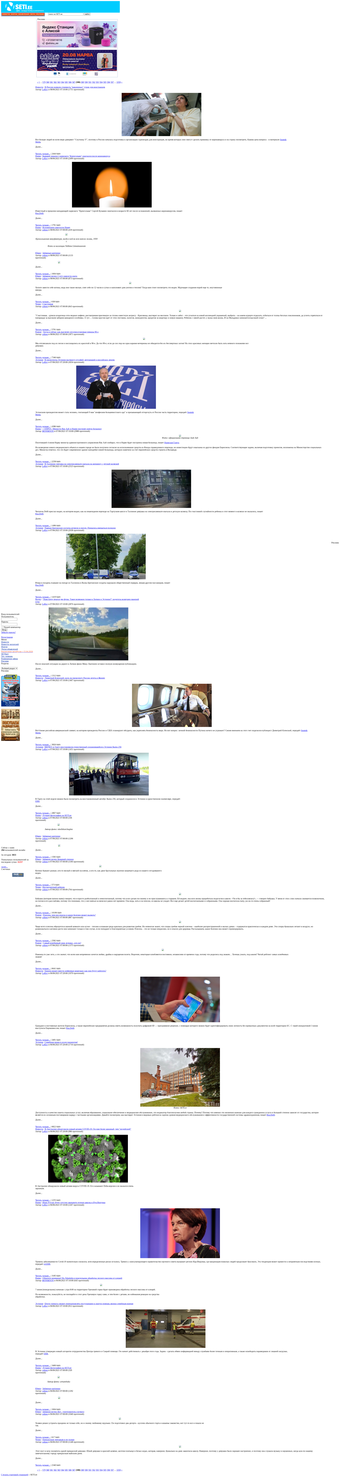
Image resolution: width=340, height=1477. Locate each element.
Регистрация (7, 637)
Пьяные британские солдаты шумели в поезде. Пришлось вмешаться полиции (80, 528)
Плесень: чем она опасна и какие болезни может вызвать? (69, 915)
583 (58, 82)
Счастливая (47, 304)
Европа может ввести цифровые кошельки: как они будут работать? (75, 971)
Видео (38, 599)
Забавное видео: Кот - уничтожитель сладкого (63, 1412)
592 (93, 82)
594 (101, 82)
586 (70, 82)
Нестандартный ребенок (53, 887)
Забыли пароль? (8, 632)
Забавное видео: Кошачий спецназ (58, 859)
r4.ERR (47, 1264)
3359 (118, 82)
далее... (4, 867)
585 (66, 82)
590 (86, 82)
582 (55, 82)
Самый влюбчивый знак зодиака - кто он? (62, 943)
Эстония (39, 360)
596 (108, 82)
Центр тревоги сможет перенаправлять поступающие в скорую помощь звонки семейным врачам (89, 1304)
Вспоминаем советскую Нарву (56, 227)
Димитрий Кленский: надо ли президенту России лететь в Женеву (75, 678)
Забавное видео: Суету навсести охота (59, 276)
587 (73, 82)
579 (44, 82)
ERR (37, 801)
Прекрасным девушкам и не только (58, 1439)
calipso (45, 230)
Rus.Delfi (39, 213)
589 (82, 82)
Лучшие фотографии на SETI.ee (56, 815)
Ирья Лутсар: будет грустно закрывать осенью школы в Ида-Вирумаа (73, 1202)
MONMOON (48, 431)
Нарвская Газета (171, 442)
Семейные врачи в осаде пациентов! (61, 1042)
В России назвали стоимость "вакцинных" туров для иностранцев (75, 87)
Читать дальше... (42, 154)
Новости (39, 87)
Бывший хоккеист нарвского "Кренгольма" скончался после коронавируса (76, 156)
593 (97, 82)
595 (104, 82)
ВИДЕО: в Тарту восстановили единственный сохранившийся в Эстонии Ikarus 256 (83, 747)
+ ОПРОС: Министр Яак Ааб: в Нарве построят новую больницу (72, 429)
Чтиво (38, 304)
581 (51, 82)
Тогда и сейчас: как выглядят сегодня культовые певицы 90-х (71, 332)
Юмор (38, 253)
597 (112, 82)
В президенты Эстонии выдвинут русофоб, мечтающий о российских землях (80, 360)
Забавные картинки (51, 253)
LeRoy (45, 89)
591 (90, 82)
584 (62, 82)
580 (47, 82)
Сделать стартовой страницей (14, 1475)
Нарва (38, 156)
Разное (38, 332)
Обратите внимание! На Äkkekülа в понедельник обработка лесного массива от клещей (82, 1278)
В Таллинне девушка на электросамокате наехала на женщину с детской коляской (82, 464)
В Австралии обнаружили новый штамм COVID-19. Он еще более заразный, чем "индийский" (88, 1129)
